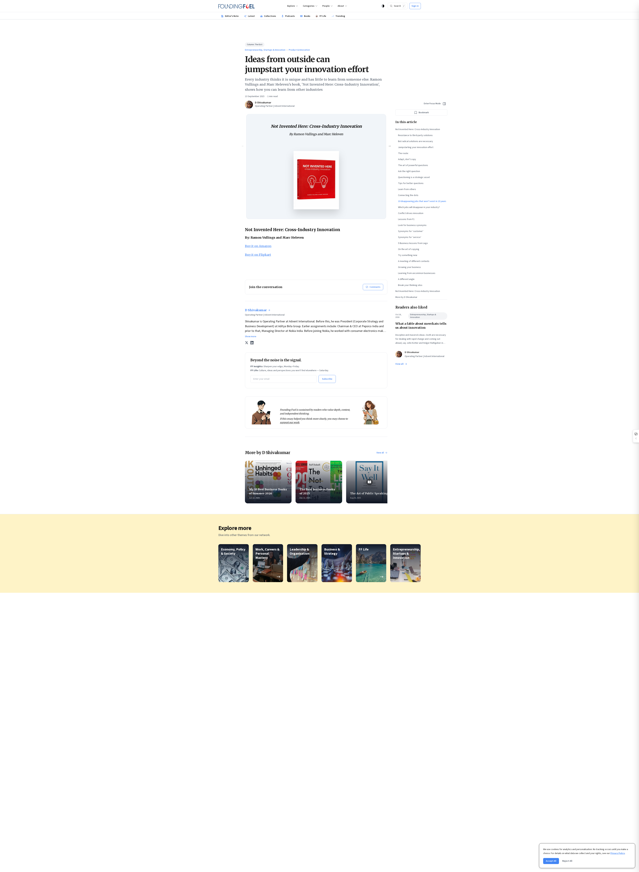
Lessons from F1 (406, 219)
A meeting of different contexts (413, 261)
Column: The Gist (254, 44)
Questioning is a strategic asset (414, 177)
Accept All (551, 861)
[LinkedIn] (252, 342)
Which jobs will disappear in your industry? (419, 207)
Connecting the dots (408, 195)
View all (380, 452)
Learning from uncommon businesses (416, 273)
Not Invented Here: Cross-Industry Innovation (417, 129)
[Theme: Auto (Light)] (383, 6)
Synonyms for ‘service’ (409, 237)
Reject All (567, 861)
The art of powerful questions (413, 165)
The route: (403, 153)
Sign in (415, 6)
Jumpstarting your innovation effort (415, 147)
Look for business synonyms (412, 225)
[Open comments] (636, 436)
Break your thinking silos (410, 285)
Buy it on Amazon (258, 246)
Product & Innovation (299, 50)
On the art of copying (408, 249)
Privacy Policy (617, 853)
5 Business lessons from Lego (413, 243)
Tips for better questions (411, 183)
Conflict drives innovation (410, 213)
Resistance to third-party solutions (415, 135)
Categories (308, 6)
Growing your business (409, 267)
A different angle (406, 279)
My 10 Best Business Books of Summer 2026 (268, 491)
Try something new (407, 255)
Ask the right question (409, 171)
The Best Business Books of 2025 (317, 491)
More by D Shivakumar (406, 297)
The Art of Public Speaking (369, 493)
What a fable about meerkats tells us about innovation (420, 326)
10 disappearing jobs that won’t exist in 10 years (422, 201)
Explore (291, 6)
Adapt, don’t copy (407, 159)
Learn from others (407, 189)
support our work (289, 422)
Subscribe (327, 379)
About (341, 6)
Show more (250, 336)
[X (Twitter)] (246, 342)
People (326, 6)
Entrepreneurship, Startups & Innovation (265, 50)
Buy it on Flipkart (258, 255)
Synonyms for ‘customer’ (410, 231)
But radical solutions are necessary (415, 141)
